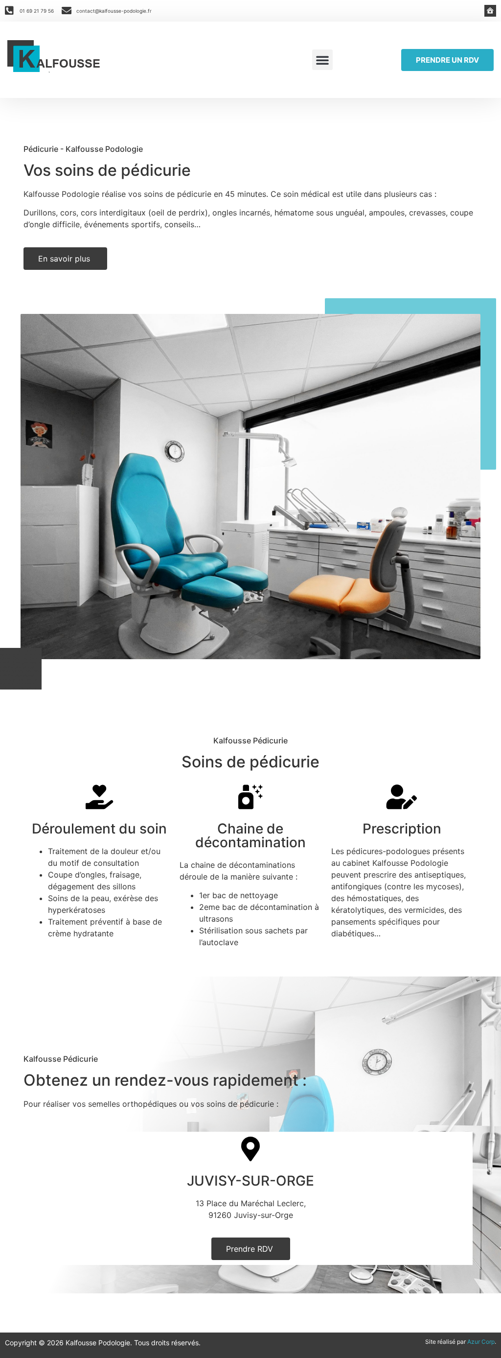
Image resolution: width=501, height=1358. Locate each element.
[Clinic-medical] (490, 11)
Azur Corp (481, 1341)
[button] (322, 59)
